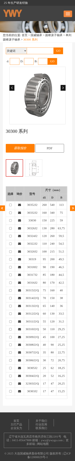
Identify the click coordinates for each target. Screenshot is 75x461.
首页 (25, 35)
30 (44, 360)
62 (52, 368)
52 (52, 375)
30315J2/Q (32, 290)
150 (44, 220)
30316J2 (32, 282)
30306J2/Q (32, 360)
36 (61, 305)
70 (44, 298)
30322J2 (32, 243)
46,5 (61, 267)
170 (52, 282)
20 (44, 375)
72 (52, 360)
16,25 (61, 375)
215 (52, 251)
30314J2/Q (32, 298)
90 (44, 267)
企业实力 (16, 428)
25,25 (61, 344)
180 (52, 274)
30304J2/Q (32, 375)
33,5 (61, 313)
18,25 (61, 368)
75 (61, 212)
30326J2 (32, 228)
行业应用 (41, 424)
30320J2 (32, 251)
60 (44, 313)
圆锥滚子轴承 (53, 35)
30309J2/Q (32, 337)
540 (52, 204)
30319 (32, 259)
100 (44, 251)
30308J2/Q (32, 344)
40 (61, 290)
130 (44, 228)
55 (44, 321)
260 (44, 204)
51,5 (61, 251)
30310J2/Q (32, 329)
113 (61, 204)
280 (52, 228)
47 (52, 383)
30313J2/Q (32, 305)
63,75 (61, 228)
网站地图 (43, 443)
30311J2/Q (32, 321)
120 (44, 236)
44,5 (61, 274)
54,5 (61, 243)
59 (61, 220)
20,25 (61, 383)
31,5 (61, 321)
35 (44, 352)
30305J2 (32, 368)
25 (44, 368)
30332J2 (32, 212)
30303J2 (32, 391)
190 (52, 267)
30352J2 (32, 204)
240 (52, 243)
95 (44, 259)
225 (52, 220)
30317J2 (32, 274)
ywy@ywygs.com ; (52, 440)
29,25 (61, 329)
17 (44, 383)
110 (44, 243)
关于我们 (41, 420)
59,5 (61, 236)
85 (44, 274)
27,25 (61, 337)
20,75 (61, 360)
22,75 (61, 352)
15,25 (61, 391)
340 (52, 212)
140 (52, 305)
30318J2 (32, 267)
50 (44, 329)
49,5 (61, 259)
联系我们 (41, 428)
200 (52, 259)
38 (61, 298)
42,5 (61, 282)
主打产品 (16, 424)
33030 (32, 220)
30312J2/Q (32, 313)
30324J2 (32, 236)
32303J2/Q (32, 383)
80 (44, 282)
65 (44, 305)
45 (44, 337)
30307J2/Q (32, 352)
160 (44, 212)
